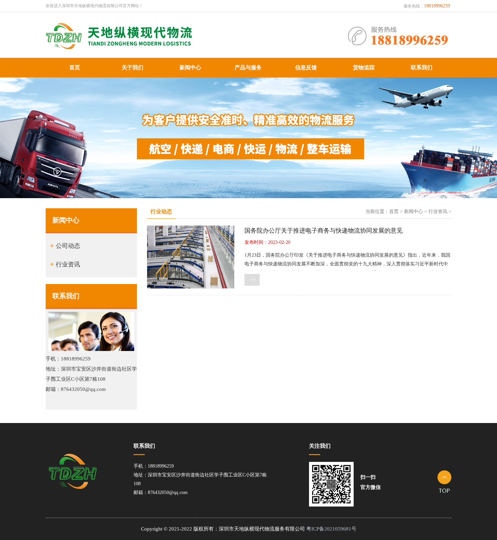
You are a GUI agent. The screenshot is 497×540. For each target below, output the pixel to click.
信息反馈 (306, 67)
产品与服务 (248, 67)
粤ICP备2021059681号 (331, 529)
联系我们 (421, 67)
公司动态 (68, 245)
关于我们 (132, 67)
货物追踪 (364, 67)
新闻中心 (190, 67)
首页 (74, 67)
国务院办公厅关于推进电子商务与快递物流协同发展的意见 (323, 230)
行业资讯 (68, 264)
